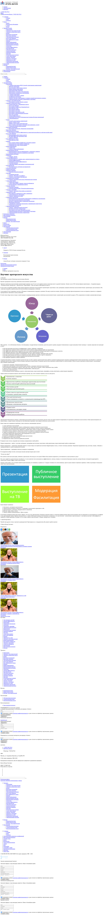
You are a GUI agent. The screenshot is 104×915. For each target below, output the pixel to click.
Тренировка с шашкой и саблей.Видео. (10, 613)
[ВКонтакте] (1, 529)
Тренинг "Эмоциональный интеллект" (18, 207)
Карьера (8, 40)
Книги (5, 21)
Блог (4, 269)
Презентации (6, 628)
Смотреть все (4, 720)
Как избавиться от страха (12, 39)
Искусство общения (11, 38)
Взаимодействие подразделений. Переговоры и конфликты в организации (27, 198)
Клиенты (8, 20)
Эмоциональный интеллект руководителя (19, 212)
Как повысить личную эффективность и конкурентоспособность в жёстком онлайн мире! (30, 132)
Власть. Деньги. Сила (14, 122)
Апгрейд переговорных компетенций (18, 121)
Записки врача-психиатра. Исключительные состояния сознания (16, 546)
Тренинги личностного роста (13, 32)
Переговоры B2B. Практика (16, 90)
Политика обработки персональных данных (11, 780)
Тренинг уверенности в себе (16, 196)
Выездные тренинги (11, 35)
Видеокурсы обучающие (12, 24)
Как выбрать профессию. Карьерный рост (19, 107)
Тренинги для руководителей (13, 30)
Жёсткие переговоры (14, 86)
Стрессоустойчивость (8, 644)
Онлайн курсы (6, 838)
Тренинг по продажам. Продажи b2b (18, 177)
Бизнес (8, 33)
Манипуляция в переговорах (16, 89)
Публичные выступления (12, 54)
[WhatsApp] (9, 529)
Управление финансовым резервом (17, 126)
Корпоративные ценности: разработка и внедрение (21, 152)
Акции (5, 843)
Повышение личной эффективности (18, 161)
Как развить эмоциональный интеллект (18, 113)
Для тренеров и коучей (8, 620)
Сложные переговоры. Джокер (16, 95)
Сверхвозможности (13, 118)
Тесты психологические (9, 842)
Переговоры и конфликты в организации (19, 93)
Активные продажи (14, 174)
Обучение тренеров (13, 187)
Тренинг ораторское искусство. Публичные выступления (23, 179)
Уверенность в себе (10, 60)
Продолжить (3, 716)
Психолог (5, 252)
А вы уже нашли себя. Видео (8, 596)
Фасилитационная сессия (12, 230)
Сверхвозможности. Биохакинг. (16, 194)
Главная (5, 6)
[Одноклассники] (3, 529)
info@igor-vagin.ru (7, 748)
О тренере (5, 16)
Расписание (6, 63)
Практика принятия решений (16, 171)
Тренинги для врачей (11, 58)
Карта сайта (6, 851)
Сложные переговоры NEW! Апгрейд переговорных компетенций (25, 85)
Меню (2, 13)
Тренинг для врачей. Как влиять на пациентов (20, 191)
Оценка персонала (10, 51)
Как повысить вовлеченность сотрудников (19, 199)
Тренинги (5, 783)
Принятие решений (11, 52)
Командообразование (11, 42)
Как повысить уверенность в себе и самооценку (20, 193)
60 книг (5, 258)
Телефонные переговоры (15, 96)
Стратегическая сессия (11, 229)
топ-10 (5, 247)
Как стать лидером (13, 114)
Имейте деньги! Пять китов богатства (18, 123)
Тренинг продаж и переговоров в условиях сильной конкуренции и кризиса (27, 98)
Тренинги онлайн (7, 28)
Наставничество (10, 48)
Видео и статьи (7, 225)
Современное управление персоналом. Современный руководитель (25, 203)
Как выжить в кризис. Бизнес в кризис (18, 101)
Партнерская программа (9, 848)
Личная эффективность (11, 47)
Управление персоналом (12, 61)
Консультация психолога (9, 70)
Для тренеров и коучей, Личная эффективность (12, 562)
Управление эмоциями (8, 626)
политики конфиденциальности (20, 713)
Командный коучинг (11, 67)
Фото (7, 19)
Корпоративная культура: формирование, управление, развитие (24, 151)
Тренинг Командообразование (16, 149)
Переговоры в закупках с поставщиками (19, 91)
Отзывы (8, 18)
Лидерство (8, 46)
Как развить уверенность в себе (16, 112)
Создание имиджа (13, 163)
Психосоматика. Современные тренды (18, 184)
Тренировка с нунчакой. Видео (8, 580)
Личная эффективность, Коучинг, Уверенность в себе (13, 595)
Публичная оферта (5, 779)
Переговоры (9, 29)
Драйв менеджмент (13, 182)
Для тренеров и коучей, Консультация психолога (12, 545)
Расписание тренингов (8, 213)
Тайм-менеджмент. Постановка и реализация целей (21, 164)
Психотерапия (6, 71)
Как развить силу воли (14, 110)
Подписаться (4, 740)
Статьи (8, 25)
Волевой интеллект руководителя (17, 208)
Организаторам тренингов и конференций (13, 836)
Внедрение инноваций (11, 34)
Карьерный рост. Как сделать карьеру (18, 145)
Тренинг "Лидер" (13, 156)
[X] (5, 529)
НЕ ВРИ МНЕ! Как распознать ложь (18, 136)
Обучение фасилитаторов (12, 227)
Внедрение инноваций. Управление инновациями (21, 128)
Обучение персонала (11, 49)
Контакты (5, 9)
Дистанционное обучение (12, 37)
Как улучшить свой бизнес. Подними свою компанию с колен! (24, 124)
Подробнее (3, 547)
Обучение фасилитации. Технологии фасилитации (21, 188)
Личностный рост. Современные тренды (19, 104)
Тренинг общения (13, 137)
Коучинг (5, 65)
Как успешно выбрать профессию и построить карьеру (22, 142)
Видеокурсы (6, 224)
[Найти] (25, 74)
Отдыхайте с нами (7, 847)
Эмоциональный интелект (12, 62)
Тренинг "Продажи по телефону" (17, 175)
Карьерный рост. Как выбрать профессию (19, 143)
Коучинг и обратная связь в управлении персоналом (21, 201)
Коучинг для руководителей (13, 68)
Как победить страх (14, 108)
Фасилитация (6, 226)
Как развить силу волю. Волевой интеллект (19, 210)
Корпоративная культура (12, 43)
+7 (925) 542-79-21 (5, 11)
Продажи (8, 53)
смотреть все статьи (5, 616)
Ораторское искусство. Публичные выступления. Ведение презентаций (26, 117)
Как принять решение (14, 109)
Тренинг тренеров (10, 57)
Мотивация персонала (14, 202)
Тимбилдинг (12, 147)
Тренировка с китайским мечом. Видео (10, 563)
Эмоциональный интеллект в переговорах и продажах (22, 99)
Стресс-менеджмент (11, 56)
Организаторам (7, 8)
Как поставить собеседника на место (18, 87)
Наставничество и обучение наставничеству (19, 166)
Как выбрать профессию (9, 641)
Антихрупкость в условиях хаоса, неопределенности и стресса (24, 159)
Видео (7, 26)
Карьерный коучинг (11, 66)
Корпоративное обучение (12, 44)
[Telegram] (7, 529)
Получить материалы (5, 714)
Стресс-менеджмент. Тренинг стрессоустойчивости (21, 183)
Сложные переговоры (14, 94)
